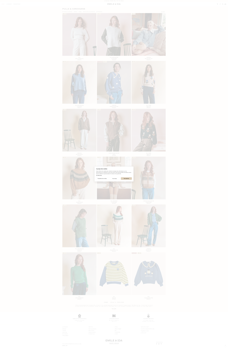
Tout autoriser (126, 178)
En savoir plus (99, 175)
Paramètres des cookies (102, 178)
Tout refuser (114, 178)
